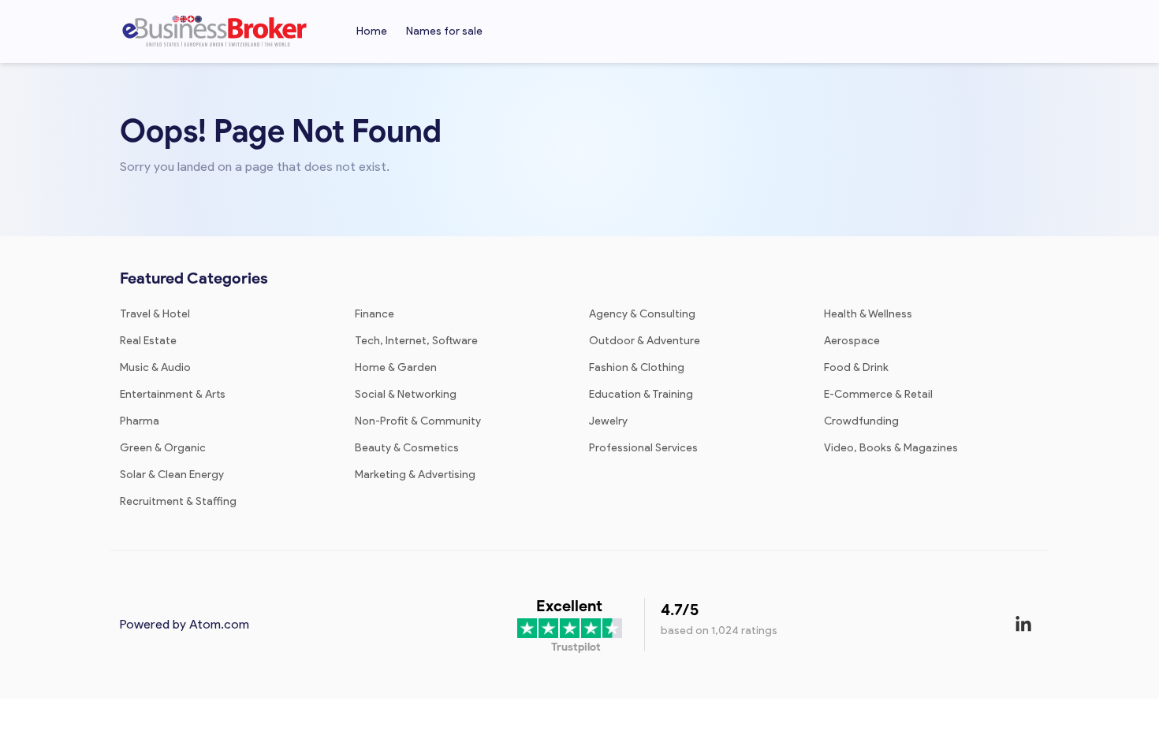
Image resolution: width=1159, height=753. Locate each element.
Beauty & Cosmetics (407, 447)
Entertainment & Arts (172, 394)
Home (371, 31)
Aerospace (852, 340)
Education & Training (641, 394)
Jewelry (608, 421)
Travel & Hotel (155, 314)
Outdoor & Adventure (644, 340)
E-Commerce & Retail (878, 394)
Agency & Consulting (642, 314)
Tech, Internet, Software (416, 340)
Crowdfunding (861, 421)
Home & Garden (396, 367)
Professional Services (643, 447)
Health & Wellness (868, 314)
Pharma (139, 421)
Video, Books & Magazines (891, 447)
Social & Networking (406, 394)
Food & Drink (856, 367)
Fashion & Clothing (636, 367)
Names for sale (444, 31)
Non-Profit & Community (418, 421)
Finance (374, 314)
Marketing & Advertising (415, 474)
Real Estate (148, 340)
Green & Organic (163, 447)
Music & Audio (155, 367)
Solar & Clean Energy (172, 474)
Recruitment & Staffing (178, 501)
